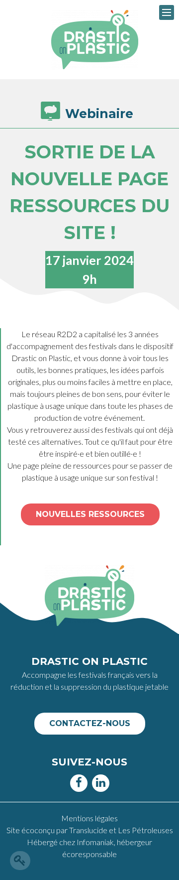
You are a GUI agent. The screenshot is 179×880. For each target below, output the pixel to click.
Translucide (89, 830)
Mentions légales (89, 818)
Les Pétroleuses (145, 830)
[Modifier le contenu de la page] (20, 860)
